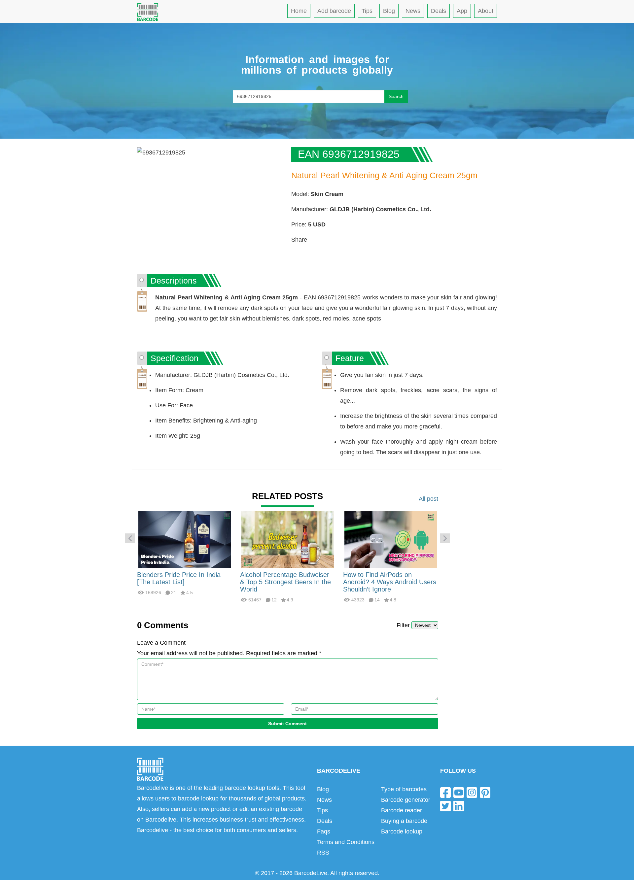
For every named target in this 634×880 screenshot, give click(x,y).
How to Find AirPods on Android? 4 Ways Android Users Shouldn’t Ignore (389, 582)
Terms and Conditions (345, 842)
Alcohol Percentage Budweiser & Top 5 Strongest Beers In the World (285, 582)
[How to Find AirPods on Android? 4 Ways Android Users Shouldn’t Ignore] (390, 539)
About (485, 11)
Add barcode (334, 11)
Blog (389, 11)
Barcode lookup (401, 831)
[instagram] (472, 792)
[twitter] (445, 805)
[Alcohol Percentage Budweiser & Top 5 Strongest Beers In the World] (287, 539)
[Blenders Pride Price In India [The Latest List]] (184, 539)
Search (396, 96)
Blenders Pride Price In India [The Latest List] (179, 578)
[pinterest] (485, 792)
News (412, 11)
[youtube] (458, 792)
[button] (130, 538)
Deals (438, 11)
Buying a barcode (404, 821)
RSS (323, 852)
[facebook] (445, 792)
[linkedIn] (458, 805)
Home (299, 11)
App (462, 11)
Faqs (323, 831)
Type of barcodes (404, 789)
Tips (367, 11)
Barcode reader (401, 810)
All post (428, 498)
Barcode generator (405, 799)
